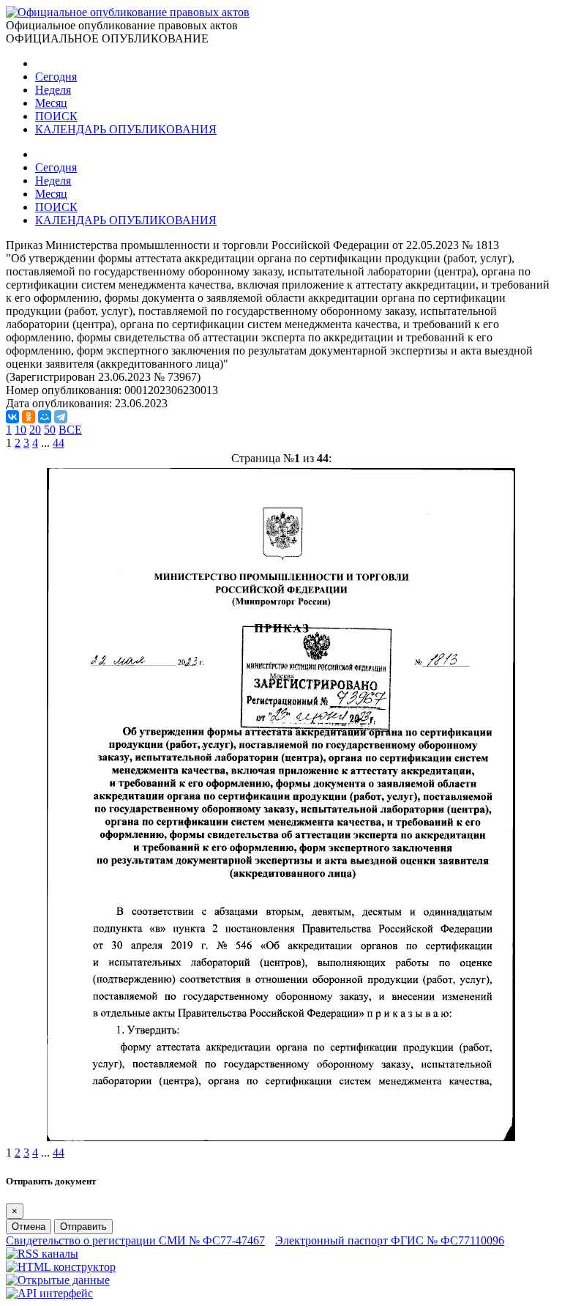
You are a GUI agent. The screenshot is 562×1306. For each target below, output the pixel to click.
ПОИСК (56, 116)
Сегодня (56, 76)
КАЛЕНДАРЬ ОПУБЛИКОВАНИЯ (126, 129)
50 (50, 429)
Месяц (51, 103)
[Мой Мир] (44, 416)
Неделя (53, 90)
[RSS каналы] (42, 1253)
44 (58, 443)
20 (35, 429)
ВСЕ (70, 429)
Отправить (83, 1226)
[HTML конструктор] (61, 1267)
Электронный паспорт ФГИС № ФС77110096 (389, 1240)
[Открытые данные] (58, 1280)
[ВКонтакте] (12, 416)
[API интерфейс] (49, 1293)
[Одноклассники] (28, 416)
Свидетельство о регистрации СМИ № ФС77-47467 (135, 1240)
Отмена (28, 1226)
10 (20, 429)
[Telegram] (60, 416)
